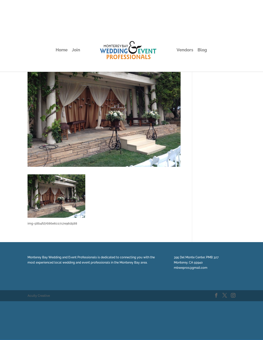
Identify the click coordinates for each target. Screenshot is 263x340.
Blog (202, 50)
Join (76, 50)
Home (62, 50)
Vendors (185, 50)
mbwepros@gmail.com (190, 268)
